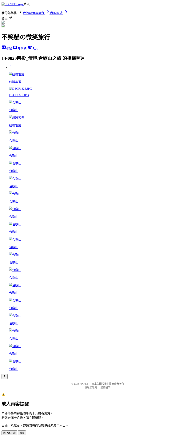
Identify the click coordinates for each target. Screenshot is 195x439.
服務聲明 (105, 387)
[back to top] (5, 376)
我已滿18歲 (9, 433)
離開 (21, 433)
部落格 (22, 48)
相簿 (9, 48)
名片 (35, 48)
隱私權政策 (91, 387)
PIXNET (84, 383)
